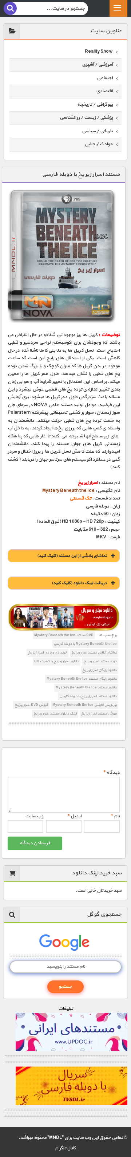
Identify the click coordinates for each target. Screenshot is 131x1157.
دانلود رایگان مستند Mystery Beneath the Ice (82, 678)
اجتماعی (105, 78)
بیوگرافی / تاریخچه (95, 104)
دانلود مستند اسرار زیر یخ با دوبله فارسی (88, 696)
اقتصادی (104, 91)
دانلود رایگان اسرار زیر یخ (99, 670)
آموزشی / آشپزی (97, 64)
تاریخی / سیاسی (97, 131)
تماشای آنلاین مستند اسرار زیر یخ (94, 652)
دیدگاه (111, 772)
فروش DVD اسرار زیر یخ (31, 705)
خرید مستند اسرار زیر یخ (100, 661)
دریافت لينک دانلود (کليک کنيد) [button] (79, 583)
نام (115, 816)
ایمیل (74, 816)
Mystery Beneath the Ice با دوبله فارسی (85, 644)
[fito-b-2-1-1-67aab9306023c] (64, 617)
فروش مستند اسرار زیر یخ (99, 713)
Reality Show (99, 51)
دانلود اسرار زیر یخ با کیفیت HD (56, 661)
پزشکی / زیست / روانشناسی (86, 117)
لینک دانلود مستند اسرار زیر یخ (55, 713)
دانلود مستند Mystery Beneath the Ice (86, 687)
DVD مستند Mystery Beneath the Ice (64, 635)
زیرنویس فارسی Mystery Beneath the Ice (84, 705)
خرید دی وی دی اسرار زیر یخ (47, 652)
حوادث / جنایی (98, 144)
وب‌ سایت (34, 816)
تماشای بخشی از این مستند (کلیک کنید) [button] (72, 556)
